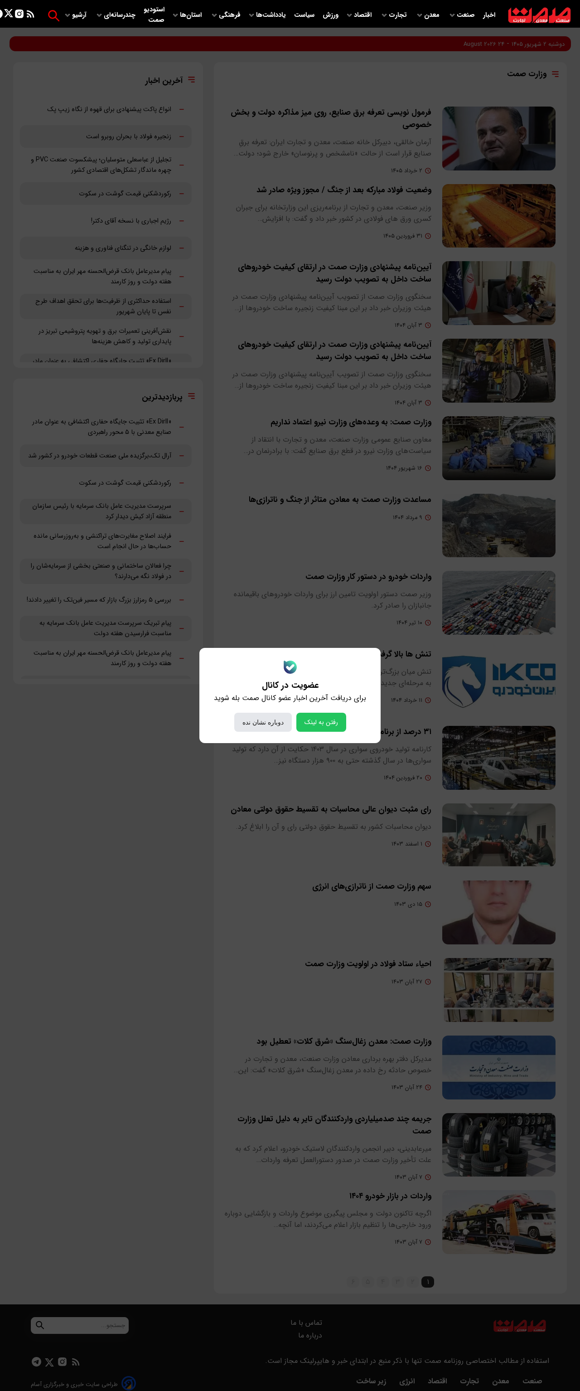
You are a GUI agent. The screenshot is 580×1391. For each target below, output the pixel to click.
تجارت (399, 15)
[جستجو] (53, 15)
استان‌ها (191, 15)
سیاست (305, 15)
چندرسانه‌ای (120, 15)
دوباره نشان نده (263, 722)
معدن (432, 15)
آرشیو (80, 15)
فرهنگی (230, 15)
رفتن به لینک (321, 722)
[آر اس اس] (30, 15)
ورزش (330, 15)
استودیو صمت (154, 15)
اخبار (489, 15)
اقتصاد (363, 15)
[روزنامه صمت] (539, 15)
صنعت (467, 15)
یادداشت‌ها (272, 15)
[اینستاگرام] (19, 15)
